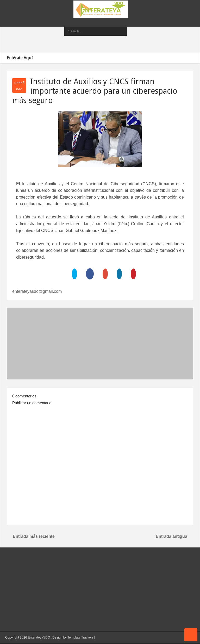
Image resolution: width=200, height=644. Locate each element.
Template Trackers (80, 637)
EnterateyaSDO (39, 637)
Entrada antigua (171, 536)
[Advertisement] (100, 344)
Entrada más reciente (34, 536)
